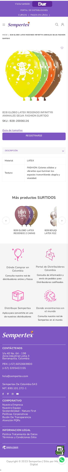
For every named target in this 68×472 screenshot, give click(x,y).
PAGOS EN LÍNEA (39, 15)
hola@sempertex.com (15, 376)
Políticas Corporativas (15, 414)
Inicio (5, 35)
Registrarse (34, 135)
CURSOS (22, 15)
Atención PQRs (11, 420)
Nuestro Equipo (11, 408)
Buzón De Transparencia (16, 417)
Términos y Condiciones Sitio (19, 437)
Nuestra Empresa (12, 404)
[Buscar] (57, 24)
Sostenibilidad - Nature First (19, 411)
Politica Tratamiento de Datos (19, 434)
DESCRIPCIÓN (11, 150)
